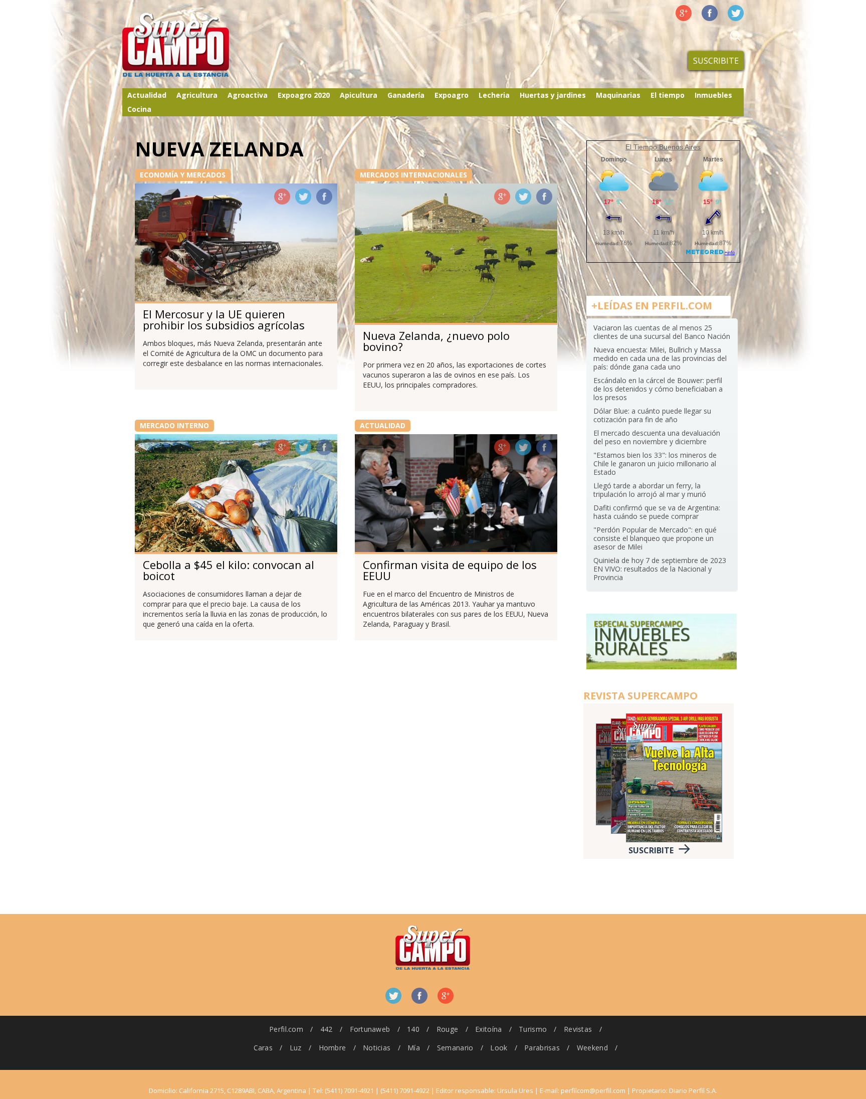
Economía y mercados (183, 174)
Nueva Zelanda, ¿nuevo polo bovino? (436, 341)
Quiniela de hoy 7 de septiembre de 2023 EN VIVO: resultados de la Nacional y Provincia (659, 569)
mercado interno (174, 425)
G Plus (684, 13)
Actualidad (146, 95)
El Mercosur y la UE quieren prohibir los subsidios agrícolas (224, 319)
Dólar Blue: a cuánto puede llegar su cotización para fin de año (652, 415)
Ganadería (405, 95)
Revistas (578, 1029)
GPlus (282, 197)
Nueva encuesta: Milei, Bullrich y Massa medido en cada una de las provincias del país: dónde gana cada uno (660, 358)
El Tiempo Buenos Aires (663, 147)
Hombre (332, 1047)
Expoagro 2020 (304, 95)
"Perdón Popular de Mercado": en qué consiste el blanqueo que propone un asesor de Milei (655, 538)
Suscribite (716, 60)
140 (413, 1029)
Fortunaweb (370, 1029)
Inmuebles (713, 95)
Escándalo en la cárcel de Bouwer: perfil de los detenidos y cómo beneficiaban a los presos (658, 389)
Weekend (592, 1047)
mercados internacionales (413, 174)
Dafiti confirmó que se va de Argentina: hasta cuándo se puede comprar (656, 512)
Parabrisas (542, 1047)
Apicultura (358, 95)
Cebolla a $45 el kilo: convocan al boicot (228, 570)
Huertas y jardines (553, 95)
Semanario (455, 1047)
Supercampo (196, 45)
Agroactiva (248, 95)
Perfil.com (286, 1029)
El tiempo (668, 95)
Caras (263, 1047)
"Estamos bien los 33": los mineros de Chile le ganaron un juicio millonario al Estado (655, 463)
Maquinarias (618, 95)
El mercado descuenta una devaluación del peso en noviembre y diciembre (656, 437)
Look (498, 1047)
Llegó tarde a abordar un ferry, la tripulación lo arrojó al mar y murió (649, 490)
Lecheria (494, 95)
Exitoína (488, 1029)
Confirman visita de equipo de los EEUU (450, 570)
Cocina (139, 109)
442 (326, 1029)
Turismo (533, 1029)
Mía (413, 1047)
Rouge (447, 1029)
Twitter (736, 13)
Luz (296, 1047)
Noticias (376, 1047)
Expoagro (452, 95)
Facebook (710, 13)
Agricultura (197, 95)
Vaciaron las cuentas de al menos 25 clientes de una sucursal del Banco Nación (661, 332)
